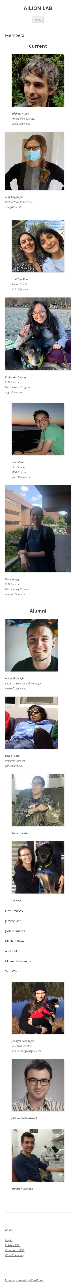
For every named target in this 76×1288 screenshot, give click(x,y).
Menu (38, 19)
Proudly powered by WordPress (24, 1280)
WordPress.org (14, 1255)
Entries (12, 1245)
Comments (14, 1250)
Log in (8, 1240)
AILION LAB (38, 8)
